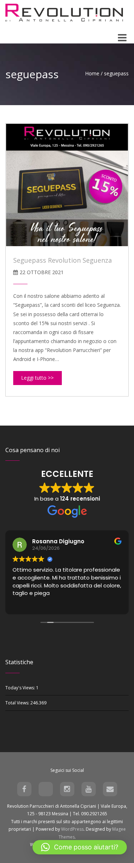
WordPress (72, 829)
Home (92, 73)
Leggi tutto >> (37, 377)
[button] (80, 847)
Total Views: (17, 703)
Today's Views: (20, 688)
